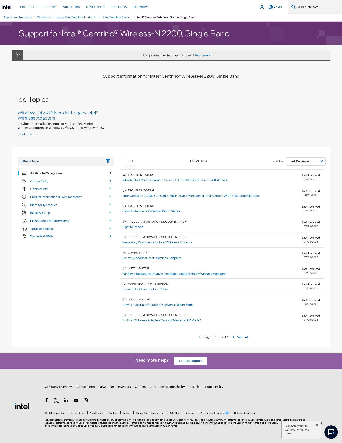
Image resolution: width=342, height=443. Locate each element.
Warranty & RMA (41, 236)
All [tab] (131, 161)
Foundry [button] (140, 7)
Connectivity (39, 189)
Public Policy (214, 387)
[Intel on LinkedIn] (66, 401)
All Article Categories (46, 173)
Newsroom (106, 387)
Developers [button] (95, 7)
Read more (203, 55)
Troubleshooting (41, 229)
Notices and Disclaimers (115, 422)
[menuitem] (43, 17)
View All (243, 337)
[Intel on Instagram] (85, 401)
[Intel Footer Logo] (22, 406)
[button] (171, 117)
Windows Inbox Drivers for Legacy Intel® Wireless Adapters (58, 115)
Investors (124, 387)
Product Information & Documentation (56, 197)
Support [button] (50, 7)
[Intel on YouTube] (76, 401)
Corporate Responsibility (167, 387)
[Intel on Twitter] (56, 401)
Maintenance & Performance (49, 221)
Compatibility (39, 181)
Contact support (190, 361)
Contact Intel (86, 387)
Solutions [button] (71, 7)
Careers (140, 387)
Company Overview (59, 387)
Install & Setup (40, 213)
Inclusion (195, 387)
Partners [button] (119, 7)
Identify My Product (43, 205)
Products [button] (28, 7)
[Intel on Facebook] (46, 401)
